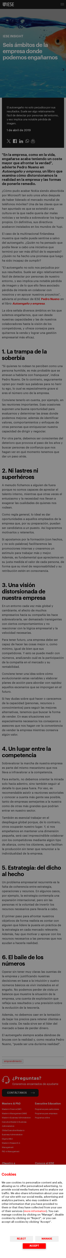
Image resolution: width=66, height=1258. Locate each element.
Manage (47, 1239)
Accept (34, 1246)
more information (35, 1211)
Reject (21, 1239)
